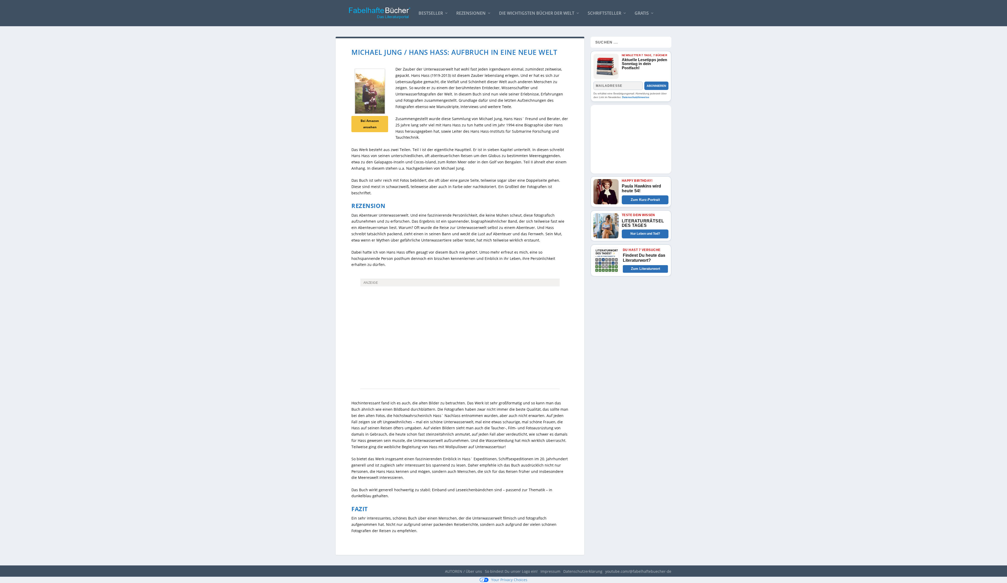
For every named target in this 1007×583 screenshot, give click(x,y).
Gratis (642, 13)
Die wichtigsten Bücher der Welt (536, 13)
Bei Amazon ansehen (370, 124)
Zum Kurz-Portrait (645, 200)
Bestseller (431, 13)
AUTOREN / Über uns (463, 571)
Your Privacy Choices (509, 579)
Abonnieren (656, 85)
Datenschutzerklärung (582, 571)
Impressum (550, 571)
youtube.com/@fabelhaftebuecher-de (638, 571)
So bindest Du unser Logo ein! (511, 571)
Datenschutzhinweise (635, 97)
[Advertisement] (459, 328)
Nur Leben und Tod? (645, 234)
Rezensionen (471, 13)
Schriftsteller (604, 13)
